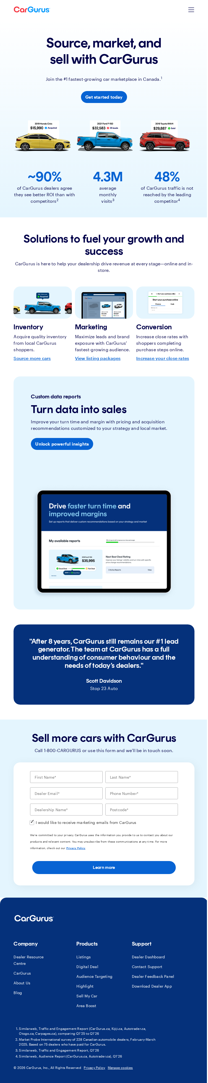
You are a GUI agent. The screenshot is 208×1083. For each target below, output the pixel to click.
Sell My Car (86, 996)
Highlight (84, 986)
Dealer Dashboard (148, 957)
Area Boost (86, 1005)
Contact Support (147, 966)
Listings (83, 957)
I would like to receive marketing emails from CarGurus (86, 822)
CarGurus (22, 973)
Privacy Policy (75, 848)
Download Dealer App (152, 986)
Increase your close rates (162, 358)
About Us (22, 983)
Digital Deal (87, 966)
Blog (18, 992)
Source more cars (32, 358)
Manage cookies (120, 1067)
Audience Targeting (94, 976)
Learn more (104, 867)
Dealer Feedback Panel (153, 976)
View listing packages (98, 358)
